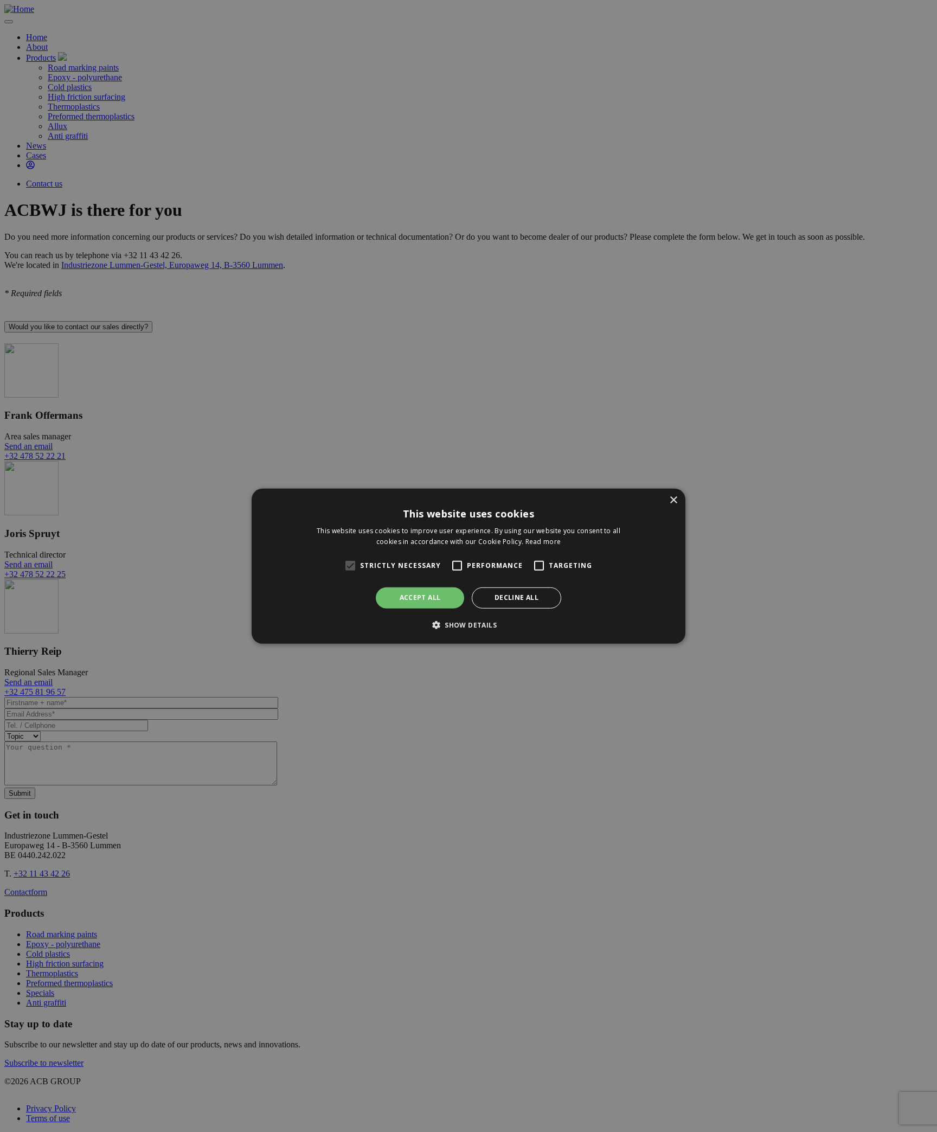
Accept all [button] (420, 597)
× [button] (673, 500)
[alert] (468, 566)
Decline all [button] (516, 597)
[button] (468, 624)
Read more (543, 541)
